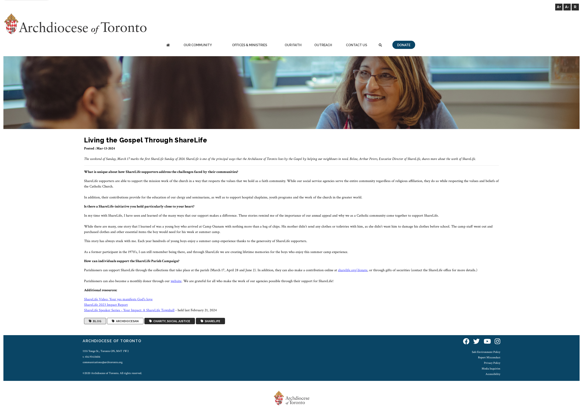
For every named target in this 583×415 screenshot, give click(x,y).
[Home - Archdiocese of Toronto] (168, 45)
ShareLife (211, 321)
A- (567, 7)
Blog (96, 321)
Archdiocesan (127, 321)
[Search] (380, 45)
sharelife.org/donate (352, 270)
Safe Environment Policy (486, 352)
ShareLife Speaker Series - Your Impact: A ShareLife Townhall (129, 310)
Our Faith (293, 45)
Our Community (198, 45)
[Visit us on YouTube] (487, 341)
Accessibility (493, 374)
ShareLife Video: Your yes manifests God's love (118, 299)
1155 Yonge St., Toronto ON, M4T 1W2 (106, 351)
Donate (403, 45)
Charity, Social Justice (171, 321)
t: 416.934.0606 (91, 357)
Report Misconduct (489, 357)
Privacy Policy (492, 363)
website (176, 281)
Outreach (323, 45)
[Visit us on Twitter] (476, 341)
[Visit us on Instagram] (497, 341)
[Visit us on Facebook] (466, 341)
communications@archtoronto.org (103, 362)
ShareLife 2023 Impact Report (106, 304)
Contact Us (356, 45)
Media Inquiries (491, 368)
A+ (559, 7)
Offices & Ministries (249, 45)
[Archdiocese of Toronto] (75, 23)
